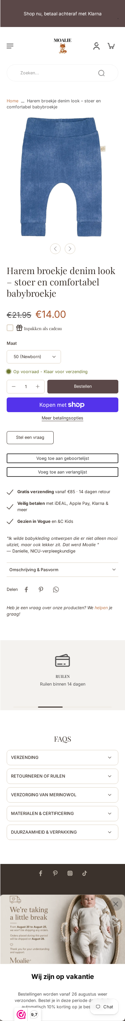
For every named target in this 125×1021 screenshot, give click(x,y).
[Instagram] (70, 873)
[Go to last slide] (55, 248)
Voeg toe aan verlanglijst (62, 471)
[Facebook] (40, 873)
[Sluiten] (115, 904)
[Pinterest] (55, 873)
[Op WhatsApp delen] (55, 589)
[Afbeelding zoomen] (62, 176)
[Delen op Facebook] (26, 589)
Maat (12, 343)
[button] (10, 45)
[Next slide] (70, 248)
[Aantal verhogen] (37, 386)
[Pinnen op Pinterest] (41, 589)
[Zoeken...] (101, 73)
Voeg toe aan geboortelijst (62, 458)
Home (12, 100)
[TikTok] (84, 873)
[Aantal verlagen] (13, 386)
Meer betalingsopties (62, 418)
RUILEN (63, 676)
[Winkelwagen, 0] (111, 45)
